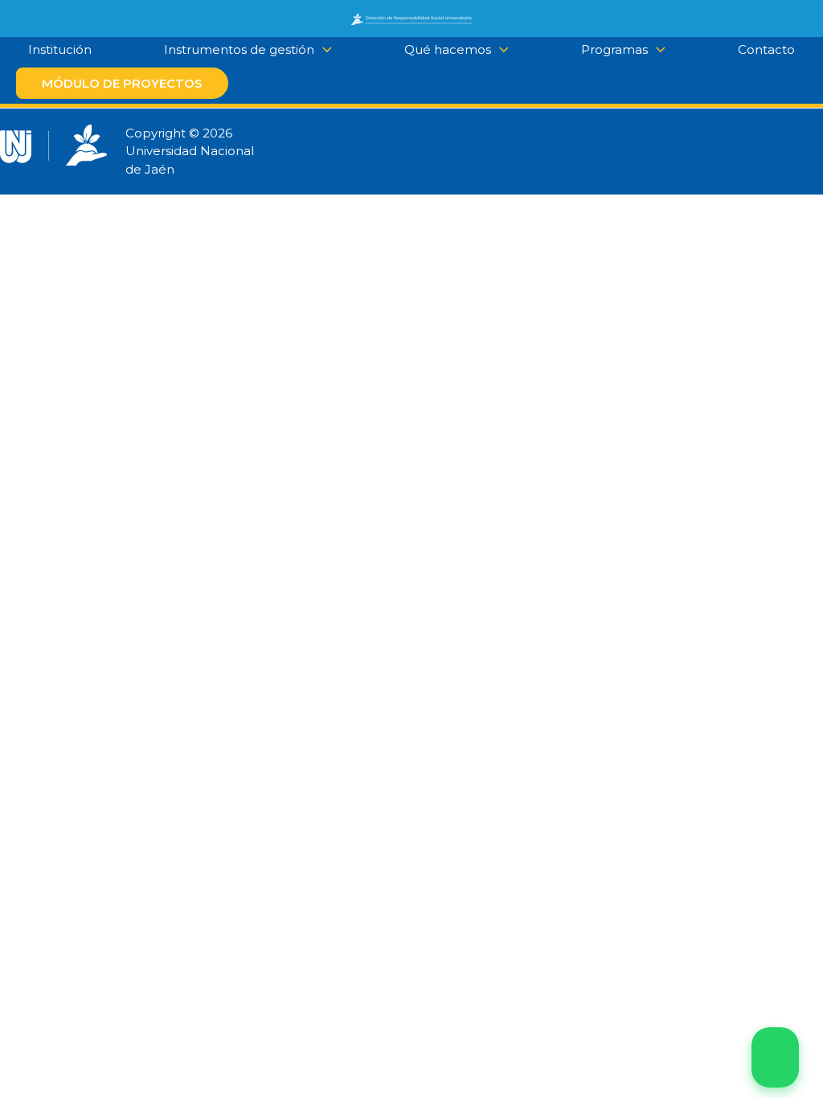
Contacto (766, 49)
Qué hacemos (447, 49)
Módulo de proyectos (122, 83)
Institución (60, 49)
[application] (500, 50)
